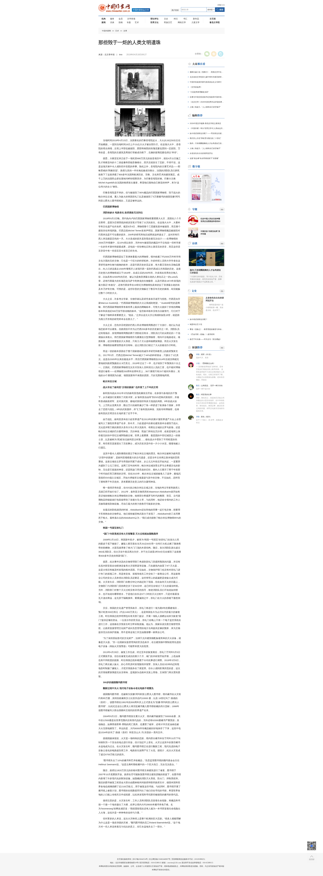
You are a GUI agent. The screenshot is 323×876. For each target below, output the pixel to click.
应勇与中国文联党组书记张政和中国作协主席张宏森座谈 (207, 97)
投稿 (121, 22)
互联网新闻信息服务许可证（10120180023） (189, 859)
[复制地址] (220, 54)
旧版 (221, 5)
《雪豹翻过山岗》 (208, 363)
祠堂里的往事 (206, 394)
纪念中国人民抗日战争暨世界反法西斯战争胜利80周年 (210, 220)
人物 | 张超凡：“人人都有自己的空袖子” (205, 107)
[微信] (207, 54)
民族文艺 (168, 22)
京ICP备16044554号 (140, 859)
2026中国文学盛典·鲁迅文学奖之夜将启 (205, 123)
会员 (121, 19)
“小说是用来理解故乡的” (199, 92)
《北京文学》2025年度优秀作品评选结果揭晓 (207, 102)
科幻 (176, 19)
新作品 (196, 19)
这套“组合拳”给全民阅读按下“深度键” (204, 158)
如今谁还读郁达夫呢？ (198, 319)
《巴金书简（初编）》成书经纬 (202, 334)
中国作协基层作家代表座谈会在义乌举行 (206, 82)
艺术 (137, 22)
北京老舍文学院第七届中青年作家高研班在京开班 (207, 77)
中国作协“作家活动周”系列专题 (210, 232)
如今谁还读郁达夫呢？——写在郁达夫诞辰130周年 (207, 133)
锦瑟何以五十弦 (196, 324)
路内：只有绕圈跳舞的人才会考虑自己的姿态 (207, 143)
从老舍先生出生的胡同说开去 (201, 153)
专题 (129, 22)
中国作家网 (106, 31)
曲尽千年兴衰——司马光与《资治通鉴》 (206, 339)
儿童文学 (195, 22)
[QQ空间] (214, 54)
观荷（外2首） (206, 354)
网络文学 (182, 22)
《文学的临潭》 (196, 87)
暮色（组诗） (206, 417)
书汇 (185, 19)
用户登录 (175, 10)
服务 (112, 19)
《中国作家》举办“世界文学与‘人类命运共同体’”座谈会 (207, 128)
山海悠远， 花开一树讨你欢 (212, 386)
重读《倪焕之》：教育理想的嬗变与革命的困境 (207, 329)
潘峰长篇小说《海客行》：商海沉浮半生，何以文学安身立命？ (207, 72)
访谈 (112, 22)
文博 (125, 31)
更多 (222, 209)
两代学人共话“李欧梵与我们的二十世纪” (205, 138)
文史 (166, 19)
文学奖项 (131, 19)
